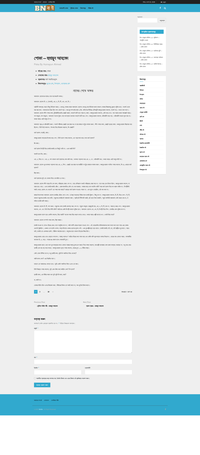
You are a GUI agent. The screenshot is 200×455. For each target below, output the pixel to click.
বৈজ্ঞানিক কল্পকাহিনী (145, 143)
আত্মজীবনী (142, 85)
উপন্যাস (142, 94)
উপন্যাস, (57, 83)
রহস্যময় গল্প (65, 83)
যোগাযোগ (45, 2)
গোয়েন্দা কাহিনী (143, 112)
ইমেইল (36, 368)
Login (164, 2)
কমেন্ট (36, 328)
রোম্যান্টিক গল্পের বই (145, 165)
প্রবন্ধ (141, 138)
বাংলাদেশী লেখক (63, 8)
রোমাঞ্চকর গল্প (143, 161)
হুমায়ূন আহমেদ (53, 75)
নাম (35, 357)
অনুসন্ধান (139, 17)
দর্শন (141, 125)
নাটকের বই (142, 134)
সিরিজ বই (90, 8)
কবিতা (141, 99)
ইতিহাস (142, 90)
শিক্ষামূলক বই (143, 169)
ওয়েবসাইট (87, 368)
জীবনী (141, 121)
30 (48, 292)
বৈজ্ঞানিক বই (143, 147)
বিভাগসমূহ (83, 8)
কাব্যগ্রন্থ (142, 103)
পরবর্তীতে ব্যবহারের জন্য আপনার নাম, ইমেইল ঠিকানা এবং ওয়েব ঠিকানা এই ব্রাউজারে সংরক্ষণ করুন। (63, 378)
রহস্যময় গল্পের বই (144, 156)
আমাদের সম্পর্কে (37, 2)
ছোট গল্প (142, 116)
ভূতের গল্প (50, 83)
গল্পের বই (142, 107)
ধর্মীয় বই (142, 130)
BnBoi (41, 409)
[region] (83, 34)
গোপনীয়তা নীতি (51, 2)
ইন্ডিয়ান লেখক (74, 8)
